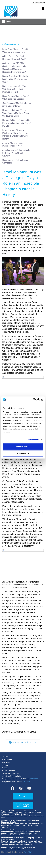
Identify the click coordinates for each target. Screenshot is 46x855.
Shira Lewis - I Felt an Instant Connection (15, 161)
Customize (21, 454)
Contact (5, 765)
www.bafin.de (28, 835)
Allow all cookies (23, 447)
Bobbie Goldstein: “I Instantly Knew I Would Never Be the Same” (15, 79)
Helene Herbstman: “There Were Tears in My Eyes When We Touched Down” (15, 113)
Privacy (5, 768)
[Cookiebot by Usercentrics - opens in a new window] (33, 399)
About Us (5, 757)
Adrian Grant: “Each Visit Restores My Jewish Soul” (14, 57)
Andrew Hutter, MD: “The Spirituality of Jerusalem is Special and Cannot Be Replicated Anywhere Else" (14, 67)
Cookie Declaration (9, 771)
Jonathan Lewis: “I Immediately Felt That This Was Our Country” (16, 153)
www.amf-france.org (27, 844)
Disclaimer (6, 762)
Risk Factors (7, 760)
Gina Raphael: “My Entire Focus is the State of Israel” (16, 104)
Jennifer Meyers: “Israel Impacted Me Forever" (12, 144)
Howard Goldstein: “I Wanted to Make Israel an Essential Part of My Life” (16, 123)
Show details (33, 439)
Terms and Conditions (10, 773)
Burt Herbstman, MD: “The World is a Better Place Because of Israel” (14, 89)
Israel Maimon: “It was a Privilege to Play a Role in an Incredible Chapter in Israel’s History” (15, 134)
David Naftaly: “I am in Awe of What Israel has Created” (15, 97)
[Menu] (43, 8)
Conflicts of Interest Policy (12, 776)
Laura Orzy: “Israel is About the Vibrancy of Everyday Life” (16, 50)
